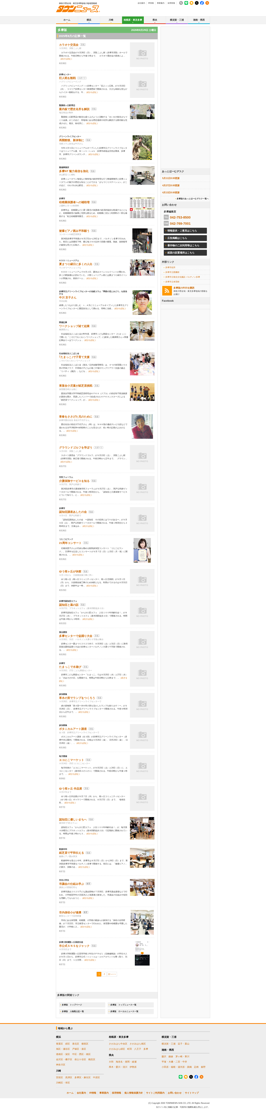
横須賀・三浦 (177, 19)
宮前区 (59, 1077)
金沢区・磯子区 (64, 1059)
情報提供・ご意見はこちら (182, 230)
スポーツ (82, 78)
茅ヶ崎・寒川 (182, 1056)
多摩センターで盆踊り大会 (75, 635)
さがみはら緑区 (117, 1049)
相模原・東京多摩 (133, 19)
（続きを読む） (66, 59)
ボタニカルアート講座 (73, 728)
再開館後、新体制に (71, 140)
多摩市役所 (170, 267)
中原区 (96, 1077)
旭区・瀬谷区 (63, 1049)
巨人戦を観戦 (67, 78)
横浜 (89, 19)
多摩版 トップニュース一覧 (123, 1005)
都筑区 (84, 1043)
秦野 (203, 1067)
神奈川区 (60, 1064)
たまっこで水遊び (70, 666)
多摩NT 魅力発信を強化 (74, 171)
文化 (83, 45)
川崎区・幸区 (63, 1082)
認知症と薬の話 (69, 604)
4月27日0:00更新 (171, 185)
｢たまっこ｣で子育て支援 (74, 357)
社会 (88, 140)
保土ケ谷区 (80, 1059)
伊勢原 (133, 1067)
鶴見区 (91, 1059)
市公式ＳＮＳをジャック (74, 945)
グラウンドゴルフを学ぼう (75, 447)
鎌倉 (171, 1056)
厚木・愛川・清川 (118, 1067)
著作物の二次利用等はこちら (183, 245)
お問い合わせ (175, 1092)
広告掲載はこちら (177, 238)
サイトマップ (192, 1092)
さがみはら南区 (138, 1043)
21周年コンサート (70, 542)
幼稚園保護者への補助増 (74, 202)
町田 (129, 1049)
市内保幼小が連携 (70, 912)
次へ (110, 974)
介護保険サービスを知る (74, 480)
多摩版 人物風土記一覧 (73, 1011)
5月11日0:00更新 (171, 178)
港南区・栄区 (63, 1054)
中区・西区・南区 (81, 1054)
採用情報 (171, 3)
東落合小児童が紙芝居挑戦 (75, 385)
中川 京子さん (68, 297)
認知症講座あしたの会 (73, 511)
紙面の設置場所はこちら (181, 252)
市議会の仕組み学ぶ (71, 883)
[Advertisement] (185, 106)
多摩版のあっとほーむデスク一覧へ (193, 198)
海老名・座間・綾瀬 (126, 1061)
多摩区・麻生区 (83, 1077)
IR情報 (151, 3)
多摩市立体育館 (172, 282)
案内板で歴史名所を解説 (74, 109)
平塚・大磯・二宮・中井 (174, 1061)
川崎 (111, 19)
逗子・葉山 (183, 1043)
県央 (155, 19)
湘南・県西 (199, 19)
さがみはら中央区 (118, 1043)
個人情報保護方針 (133, 1092)
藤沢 (164, 1056)
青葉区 (59, 1043)
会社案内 (141, 3)
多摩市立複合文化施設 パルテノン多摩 (182, 277)
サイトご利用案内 (155, 1092)
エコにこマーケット (71, 759)
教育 (88, 884)
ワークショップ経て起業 (74, 326)
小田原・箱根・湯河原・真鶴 (177, 1067)
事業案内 (160, 3)
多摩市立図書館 (172, 272)
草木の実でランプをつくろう (77, 697)
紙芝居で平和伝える (71, 852)
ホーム (66, 19)
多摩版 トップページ (72, 1005)
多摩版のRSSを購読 (183, 287)
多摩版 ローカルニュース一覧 (124, 1011)
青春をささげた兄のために (75, 416)
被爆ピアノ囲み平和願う (74, 230)
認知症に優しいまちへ (73, 819)
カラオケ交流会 (69, 44)
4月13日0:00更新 (171, 192)
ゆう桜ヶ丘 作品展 (70, 788)
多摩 (145, 1049)
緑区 (67, 1043)
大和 (111, 1061)
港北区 (75, 1043)
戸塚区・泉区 (79, 1049)
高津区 (68, 1077)
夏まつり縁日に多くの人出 (75, 264)
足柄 (196, 1067)
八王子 (137, 1049)
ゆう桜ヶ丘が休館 (70, 571)
